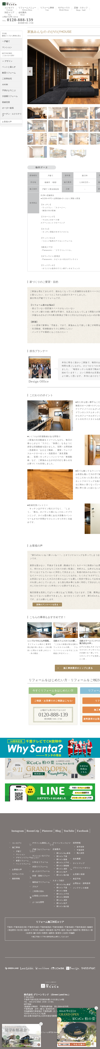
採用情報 (77, 843)
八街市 (65, 933)
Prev (30, 71)
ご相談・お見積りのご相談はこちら (53, 701)
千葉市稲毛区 (45, 927)
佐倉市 (42, 930)
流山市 (69, 930)
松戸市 (57, 930)
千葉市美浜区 (80, 927)
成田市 (51, 933)
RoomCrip (33, 830)
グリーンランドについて (60, 844)
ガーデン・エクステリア (12, 115)
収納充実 (6, 102)
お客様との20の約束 (39, 897)
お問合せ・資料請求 (81, 883)
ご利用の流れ (38, 891)
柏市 (63, 930)
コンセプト (17, 843)
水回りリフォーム (40, 867)
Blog (58, 830)
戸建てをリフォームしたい (40, 850)
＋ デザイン (7, 61)
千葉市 (10, 927)
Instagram (17, 830)
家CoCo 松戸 (62, 872)
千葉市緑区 (69, 927)
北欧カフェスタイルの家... (64, 641)
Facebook (82, 830)
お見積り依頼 (79, 874)
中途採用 (80, 850)
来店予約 (77, 879)
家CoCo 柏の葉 (63, 875)
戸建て (18, 851)
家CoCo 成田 (62, 869)
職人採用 (80, 853)
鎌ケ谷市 (37, 933)
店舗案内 (56, 849)
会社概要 (77, 859)
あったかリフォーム (41, 871)
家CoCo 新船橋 (63, 866)
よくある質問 (38, 902)
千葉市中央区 (33, 927)
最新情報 (16, 879)
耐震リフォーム (9, 73)
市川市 (20, 930)
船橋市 (90, 927)
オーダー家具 (8, 108)
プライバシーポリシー (80, 869)
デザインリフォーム (24, 858)
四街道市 (49, 930)
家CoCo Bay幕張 (63, 853)
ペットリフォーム (23, 864)
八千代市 (34, 930)
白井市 (29, 933)
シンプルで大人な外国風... (38, 641)
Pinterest (47, 830)
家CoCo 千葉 (62, 856)
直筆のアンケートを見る (47, 604)
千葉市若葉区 (57, 927)
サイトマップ (79, 863)
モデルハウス (18, 874)
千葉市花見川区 (20, 927)
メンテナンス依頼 (81, 888)
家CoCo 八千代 (63, 862)
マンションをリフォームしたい (40, 857)
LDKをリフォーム (40, 862)
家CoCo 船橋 (62, 859)
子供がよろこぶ (9, 90)
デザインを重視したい (40, 844)
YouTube (69, 830)
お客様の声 (17, 870)
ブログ (35, 887)
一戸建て (6, 41)
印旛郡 (72, 933)
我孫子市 (76, 930)
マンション (7, 47)
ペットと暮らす (9, 67)
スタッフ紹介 (58, 881)
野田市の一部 (87, 930)
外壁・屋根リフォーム (40, 877)
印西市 (45, 933)
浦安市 (26, 930)
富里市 (58, 933)
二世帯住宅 (7, 79)
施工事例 (16, 847)
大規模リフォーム (10, 96)
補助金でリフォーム (41, 882)
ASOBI (5, 84)
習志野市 (12, 930)
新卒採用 (80, 847)
